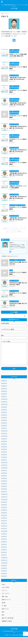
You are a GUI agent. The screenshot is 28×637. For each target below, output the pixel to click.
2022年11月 (4, 497)
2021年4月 (4, 547)
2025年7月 (4, 412)
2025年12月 (4, 399)
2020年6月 (4, 573)
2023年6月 (4, 478)
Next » (19, 231)
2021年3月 (4, 549)
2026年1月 (4, 396)
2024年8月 (4, 441)
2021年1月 (4, 555)
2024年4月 (4, 452)
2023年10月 (4, 467)
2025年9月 (4, 407)
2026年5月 (4, 386)
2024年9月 (4, 438)
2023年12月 (4, 462)
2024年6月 (4, 446)
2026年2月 (4, 393)
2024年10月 (4, 436)
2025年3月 (4, 423)
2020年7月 (4, 570)
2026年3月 (4, 391)
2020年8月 (4, 568)
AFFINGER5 (20, 635)
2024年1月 (4, 460)
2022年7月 (4, 507)
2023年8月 (4, 473)
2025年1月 (4, 428)
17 (15, 231)
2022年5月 (4, 512)
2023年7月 (4, 475)
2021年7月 (4, 539)
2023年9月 (4, 470)
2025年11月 (4, 401)
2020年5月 (4, 576)
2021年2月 (4, 552)
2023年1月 (4, 491)
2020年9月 (4, 565)
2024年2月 (4, 457)
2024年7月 (4, 444)
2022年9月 (4, 502)
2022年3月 (4, 518)
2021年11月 (4, 528)
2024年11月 (4, 433)
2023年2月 (4, 489)
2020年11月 (4, 560)
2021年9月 (4, 533)
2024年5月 (4, 449)
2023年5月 (4, 481)
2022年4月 (4, 515)
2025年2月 (4, 425)
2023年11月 (4, 465)
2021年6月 (4, 541)
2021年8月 (4, 536)
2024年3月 (4, 454)
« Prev (4, 228)
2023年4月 (4, 483)
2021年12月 (4, 526)
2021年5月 (4, 544)
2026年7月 (4, 380)
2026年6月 (4, 383)
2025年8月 (4, 409)
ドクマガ (14, 8)
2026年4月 (4, 388)
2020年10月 (4, 563)
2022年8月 (4, 504)
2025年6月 (4, 415)
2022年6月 (4, 510)
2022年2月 (4, 520)
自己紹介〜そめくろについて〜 (10, 256)
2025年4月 (4, 420)
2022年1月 (4, 523)
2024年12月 (4, 430)
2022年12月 (4, 494)
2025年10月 (4, 404)
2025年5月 (4, 417)
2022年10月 (4, 499)
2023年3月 (4, 486)
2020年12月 (4, 557)
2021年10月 (4, 531)
